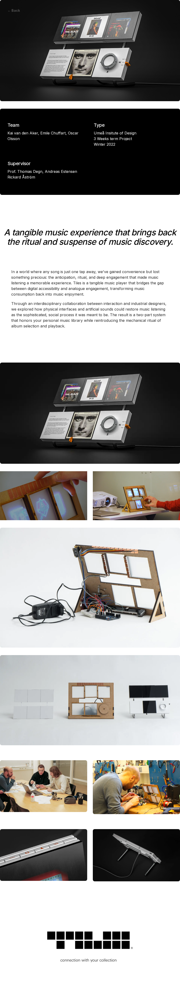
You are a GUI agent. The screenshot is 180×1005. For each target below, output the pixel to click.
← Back (14, 10)
